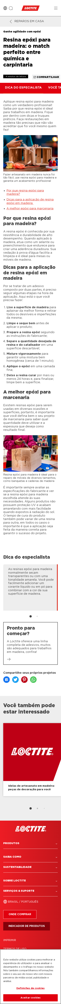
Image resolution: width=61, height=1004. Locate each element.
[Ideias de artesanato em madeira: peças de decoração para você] (32, 759)
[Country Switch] (5, 8)
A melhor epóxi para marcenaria (30, 208)
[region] (30, 976)
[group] (30, 593)
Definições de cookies (30, 988)
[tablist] (30, 616)
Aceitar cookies (30, 998)
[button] (30, 843)
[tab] (30, 616)
